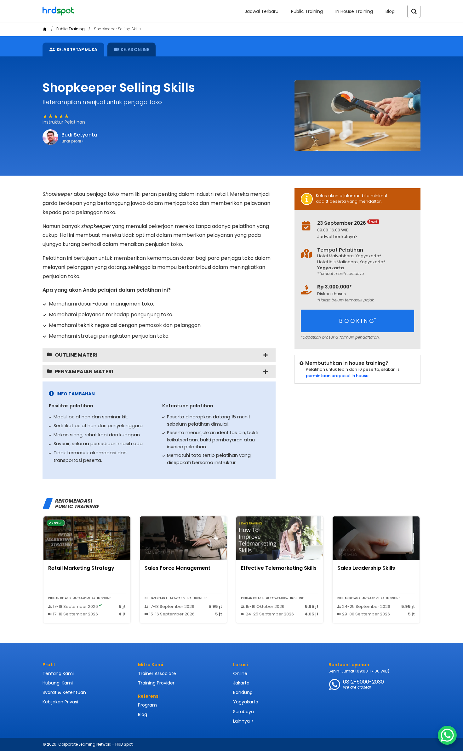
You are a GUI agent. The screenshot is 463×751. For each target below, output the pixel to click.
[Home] (45, 29)
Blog (390, 11)
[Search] (413, 11)
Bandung (243, 692)
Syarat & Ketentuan (64, 692)
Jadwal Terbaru (261, 11)
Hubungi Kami (58, 683)
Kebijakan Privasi (60, 702)
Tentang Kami (58, 673)
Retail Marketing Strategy (81, 568)
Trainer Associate (157, 673)
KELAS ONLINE (135, 49)
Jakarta (241, 683)
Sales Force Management (177, 568)
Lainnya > (243, 721)
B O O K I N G (357, 320)
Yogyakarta (245, 702)
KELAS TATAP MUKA (77, 49)
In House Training (354, 11)
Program (147, 705)
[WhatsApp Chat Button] (447, 735)
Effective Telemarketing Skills (279, 568)
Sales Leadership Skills (366, 568)
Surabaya (243, 711)
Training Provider (156, 683)
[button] (362, 237)
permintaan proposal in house (337, 376)
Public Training (307, 11)
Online (240, 673)
